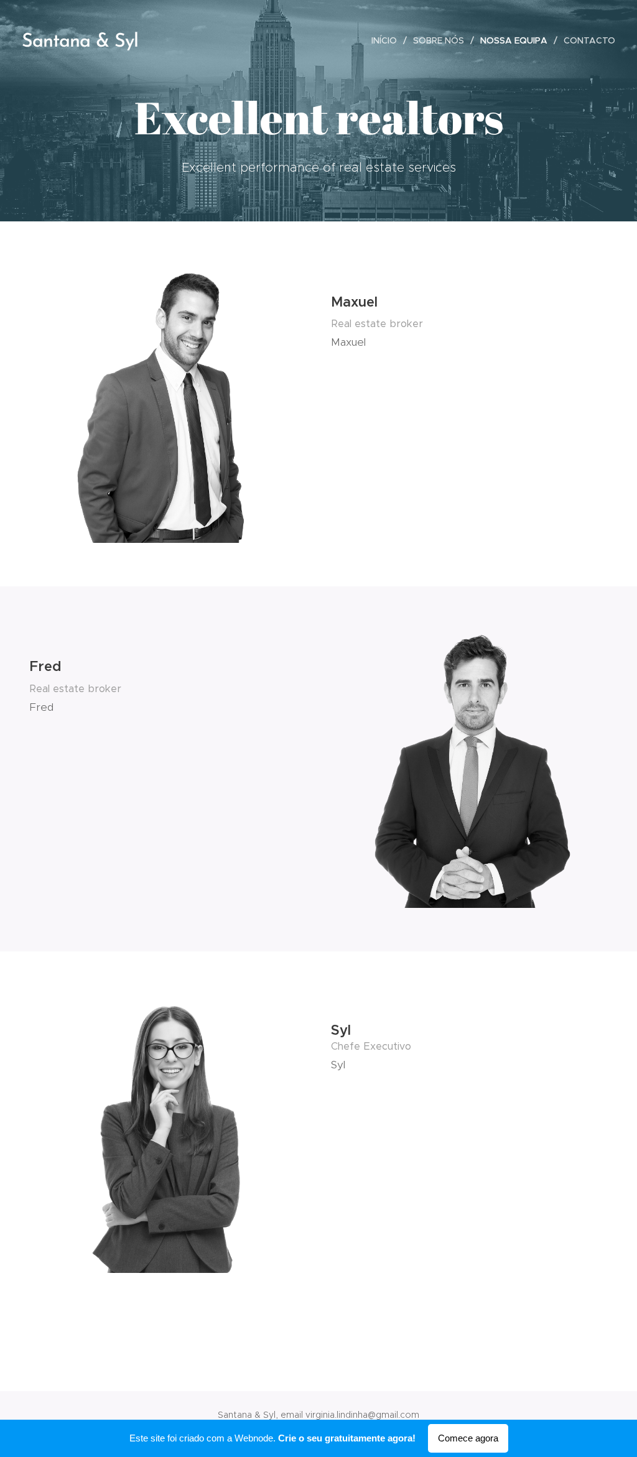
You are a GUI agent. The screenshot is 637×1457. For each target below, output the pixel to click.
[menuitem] (387, 40)
